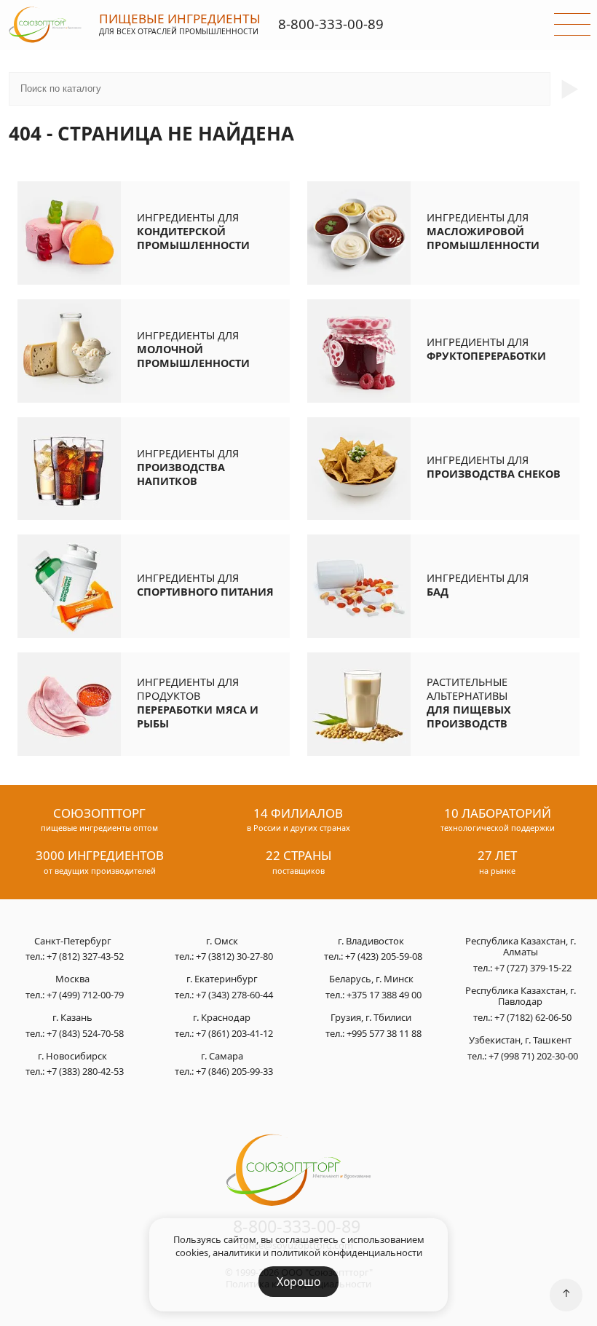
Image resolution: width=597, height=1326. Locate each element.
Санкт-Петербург (72, 941)
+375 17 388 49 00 (384, 994)
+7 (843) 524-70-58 (85, 1033)
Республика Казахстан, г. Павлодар (520, 996)
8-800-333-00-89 (331, 24)
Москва (72, 979)
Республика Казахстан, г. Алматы (520, 947)
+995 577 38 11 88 (384, 1033)
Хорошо (298, 1282)
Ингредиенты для (193, 231)
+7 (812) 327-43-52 (85, 956)
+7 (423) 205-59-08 (383, 956)
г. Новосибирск (72, 1056)
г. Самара (222, 1056)
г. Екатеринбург (222, 979)
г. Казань (72, 1018)
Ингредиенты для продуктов (197, 702)
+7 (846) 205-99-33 (234, 1071)
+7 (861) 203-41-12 (234, 1033)
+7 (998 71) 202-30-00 (533, 1055)
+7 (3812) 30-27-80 (234, 956)
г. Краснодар (221, 1018)
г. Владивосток (371, 941)
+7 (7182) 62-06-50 (533, 1017)
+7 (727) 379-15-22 (533, 967)
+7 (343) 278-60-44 (234, 994)
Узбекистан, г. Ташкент (520, 1040)
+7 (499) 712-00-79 (85, 994)
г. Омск (222, 941)
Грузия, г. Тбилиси (371, 1018)
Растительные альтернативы (469, 702)
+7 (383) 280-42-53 (85, 1071)
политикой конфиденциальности (346, 1252)
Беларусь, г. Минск (371, 979)
